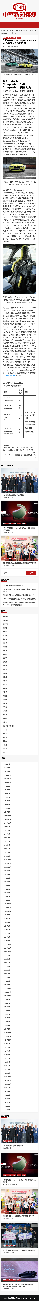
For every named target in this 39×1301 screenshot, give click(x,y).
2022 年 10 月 (7, 911)
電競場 (5, 703)
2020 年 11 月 (7, 992)
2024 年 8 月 (7, 830)
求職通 (5, 718)
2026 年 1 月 (7, 771)
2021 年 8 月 (7, 959)
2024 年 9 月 (7, 827)
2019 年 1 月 (7, 1073)
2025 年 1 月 (7, 812)
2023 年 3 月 (7, 893)
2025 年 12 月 (7, 775)
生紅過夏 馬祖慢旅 (8, 726)
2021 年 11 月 (7, 948)
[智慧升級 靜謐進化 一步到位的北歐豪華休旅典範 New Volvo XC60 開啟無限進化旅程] (19, 1270)
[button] (3, 24)
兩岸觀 (5, 684)
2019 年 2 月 (7, 1069)
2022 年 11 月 (7, 907)
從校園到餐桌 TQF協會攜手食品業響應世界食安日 (19, 563)
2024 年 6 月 (7, 838)
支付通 (5, 647)
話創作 (5, 699)
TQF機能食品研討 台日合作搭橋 (13, 495)
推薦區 (5, 722)
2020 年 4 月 (7, 1018)
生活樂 (4, 523)
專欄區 (5, 714)
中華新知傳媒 (19, 14)
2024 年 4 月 (7, 845)
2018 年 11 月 (7, 1080)
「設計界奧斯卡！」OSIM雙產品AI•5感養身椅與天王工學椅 (19, 590)
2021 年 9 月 (7, 955)
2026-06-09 (14, 532)
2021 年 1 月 (7, 985)
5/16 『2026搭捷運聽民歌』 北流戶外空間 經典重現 (19, 599)
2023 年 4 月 (7, 889)
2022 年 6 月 (7, 926)
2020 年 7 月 (7, 1007)
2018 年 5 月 (7, 1099)
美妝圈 (5, 665)
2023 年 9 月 (7, 871)
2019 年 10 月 (7, 1040)
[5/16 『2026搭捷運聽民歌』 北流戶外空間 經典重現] (19, 1235)
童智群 (19, 37)
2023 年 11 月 (7, 863)
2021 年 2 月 (7, 981)
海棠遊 (5, 631)
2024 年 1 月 (7, 856)
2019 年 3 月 (7, 1066)
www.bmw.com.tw (9, 376)
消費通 (9, 523)
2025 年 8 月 (7, 790)
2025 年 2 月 (7, 808)
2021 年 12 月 (7, 944)
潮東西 (5, 658)
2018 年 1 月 (7, 1106)
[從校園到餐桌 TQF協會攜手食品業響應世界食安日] (19, 548)
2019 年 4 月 (7, 1062)
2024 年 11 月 (7, 819)
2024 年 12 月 (7, 815)
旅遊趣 (5, 639)
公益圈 (9, 558)
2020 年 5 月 (7, 1014)
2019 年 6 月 (7, 1055)
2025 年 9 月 (7, 786)
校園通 (5, 696)
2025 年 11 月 (7, 779)
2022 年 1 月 (7, 941)
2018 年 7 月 (7, 1095)
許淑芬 (5, 748)
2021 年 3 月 (7, 977)
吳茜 (4, 752)
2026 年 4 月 (7, 768)
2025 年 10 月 (7, 782)
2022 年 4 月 (7, 933)
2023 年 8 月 (7, 874)
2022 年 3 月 (7, 937)
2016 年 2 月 (7, 1110)
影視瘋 (5, 681)
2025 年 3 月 (7, 804)
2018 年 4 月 (7, 1102)
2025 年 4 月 (7, 801)
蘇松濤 (5, 745)
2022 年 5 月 (7, 929)
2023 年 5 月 (7, 885)
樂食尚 (4, 490)
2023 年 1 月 (7, 900)
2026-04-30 (14, 1252)
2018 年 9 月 (7, 1088)
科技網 (5, 650)
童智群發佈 (7, 46)
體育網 (5, 654)
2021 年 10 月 (7, 952)
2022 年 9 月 (7, 915)
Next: (20, 455)
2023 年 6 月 (7, 882)
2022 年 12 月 (7, 904)
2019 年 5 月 (7, 1058)
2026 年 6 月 (7, 764)
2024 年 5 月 (7, 841)
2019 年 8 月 (7, 1047)
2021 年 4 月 (7, 974)
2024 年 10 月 (7, 823)
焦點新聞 (5, 616)
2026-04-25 (14, 1288)
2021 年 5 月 (7, 970)
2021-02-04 (15, 46)
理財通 (5, 643)
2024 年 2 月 (7, 852)
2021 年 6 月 (7, 966)
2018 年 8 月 (7, 1091)
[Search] (36, 24)
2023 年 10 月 (7, 867)
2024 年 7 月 (7, 834)
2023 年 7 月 (7, 878)
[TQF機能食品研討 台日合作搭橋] (19, 480)
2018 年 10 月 (7, 1084)
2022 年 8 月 (7, 918)
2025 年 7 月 (7, 793)
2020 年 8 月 (7, 1003)
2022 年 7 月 (7, 922)
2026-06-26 (14, 497)
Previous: (18, 447)
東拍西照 (5, 624)
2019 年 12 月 (7, 1032)
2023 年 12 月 (7, 860)
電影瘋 (5, 677)
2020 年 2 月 (7, 1025)
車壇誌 (4, 37)
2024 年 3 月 (7, 849)
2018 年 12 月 (7, 1077)
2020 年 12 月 (7, 988)
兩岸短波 (5, 620)
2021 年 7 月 (7, 963)
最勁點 (5, 662)
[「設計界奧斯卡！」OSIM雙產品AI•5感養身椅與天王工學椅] (19, 513)
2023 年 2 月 (7, 896)
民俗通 (5, 711)
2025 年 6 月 (7, 797)
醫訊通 (5, 688)
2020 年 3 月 (7, 1021)
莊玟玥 (9, 37)
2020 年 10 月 (7, 996)
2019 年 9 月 (7, 1043)
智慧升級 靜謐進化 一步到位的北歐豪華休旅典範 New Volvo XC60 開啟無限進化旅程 (19, 604)
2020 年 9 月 (7, 999)
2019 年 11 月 (7, 1036)
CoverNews (22, 1298)
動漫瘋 (5, 673)
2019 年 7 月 (7, 1051)
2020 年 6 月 (7, 1010)
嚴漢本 (14, 37)
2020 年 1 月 (7, 1029)
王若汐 (5, 733)
